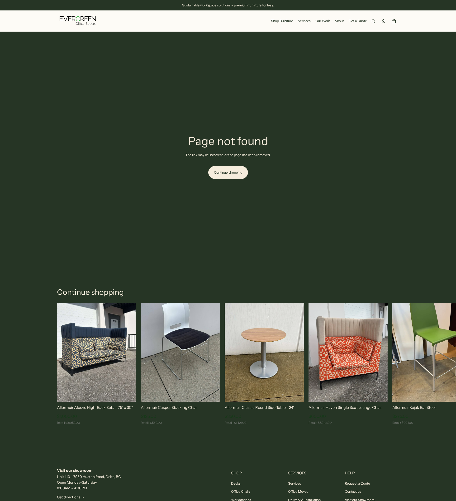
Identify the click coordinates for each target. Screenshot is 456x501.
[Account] (383, 21)
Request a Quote (357, 483)
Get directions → (71, 497)
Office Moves (298, 491)
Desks (236, 483)
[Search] (373, 21)
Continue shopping (228, 172)
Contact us (353, 491)
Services (294, 483)
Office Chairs (241, 491)
